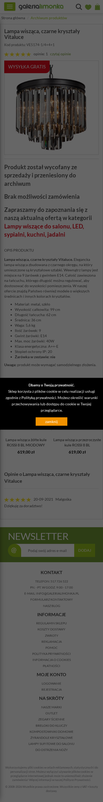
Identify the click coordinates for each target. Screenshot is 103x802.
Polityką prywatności (38, 397)
